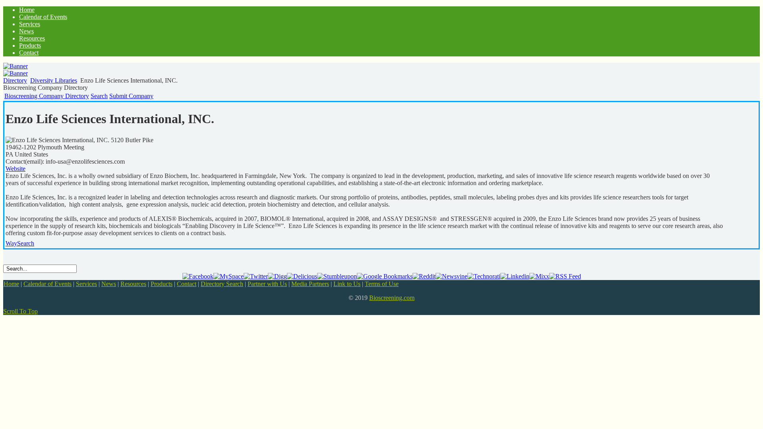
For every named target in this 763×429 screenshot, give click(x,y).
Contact (186, 283)
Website (15, 168)
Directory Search (222, 283)
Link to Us (346, 283)
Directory (15, 80)
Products (161, 283)
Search (99, 96)
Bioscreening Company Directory (46, 96)
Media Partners (310, 283)
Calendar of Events (47, 283)
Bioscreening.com (391, 297)
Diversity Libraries (53, 80)
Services (86, 283)
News (108, 283)
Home (11, 283)
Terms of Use (382, 283)
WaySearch (20, 243)
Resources (133, 283)
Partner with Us (267, 283)
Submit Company (131, 96)
